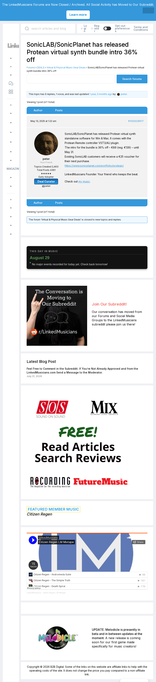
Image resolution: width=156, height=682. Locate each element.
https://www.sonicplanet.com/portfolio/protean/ (94, 165)
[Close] (148, 10)
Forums (31, 67)
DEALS (41, 67)
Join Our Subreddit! (109, 304)
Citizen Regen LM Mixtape (54, 593)
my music (84, 181)
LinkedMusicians (34, 593)
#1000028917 (136, 121)
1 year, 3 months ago (100, 94)
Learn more (78, 15)
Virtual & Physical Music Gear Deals (66, 67)
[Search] (27, 28)
